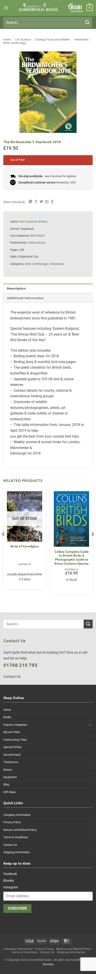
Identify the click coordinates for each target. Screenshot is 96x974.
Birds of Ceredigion (24, 546)
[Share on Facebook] (36, 202)
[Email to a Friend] (46, 202)
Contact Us (10, 844)
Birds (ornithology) (14, 43)
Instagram (10, 887)
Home (7, 39)
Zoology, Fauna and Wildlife (52, 39)
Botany (7, 769)
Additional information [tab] (25, 298)
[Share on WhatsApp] (30, 202)
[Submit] (87, 22)
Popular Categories (15, 724)
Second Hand (11, 754)
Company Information (17, 815)
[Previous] (3, 543)
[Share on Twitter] (41, 202)
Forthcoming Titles (15, 739)
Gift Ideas (9, 792)
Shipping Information (16, 852)
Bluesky (8, 880)
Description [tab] (16, 288)
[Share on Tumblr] (52, 202)
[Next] (92, 543)
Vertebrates (81, 39)
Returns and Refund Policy (20, 830)
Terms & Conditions (15, 837)
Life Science (23, 39)
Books (7, 717)
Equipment (10, 777)
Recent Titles (11, 732)
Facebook (10, 874)
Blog (6, 784)
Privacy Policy (12, 822)
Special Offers (12, 747)
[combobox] (47, 22)
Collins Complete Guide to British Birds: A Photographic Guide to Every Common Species (71, 557)
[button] (6, 7)
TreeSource (10, 762)
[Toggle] (90, 724)
